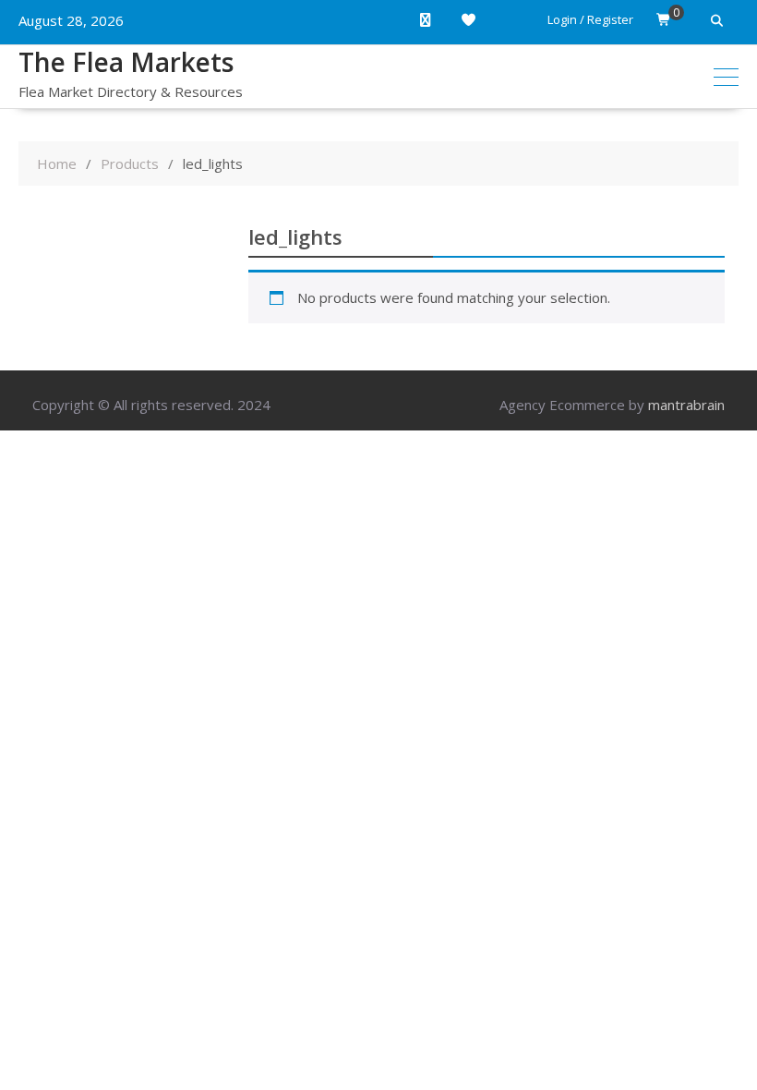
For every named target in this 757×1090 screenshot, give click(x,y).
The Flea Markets (126, 61)
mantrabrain (686, 404)
